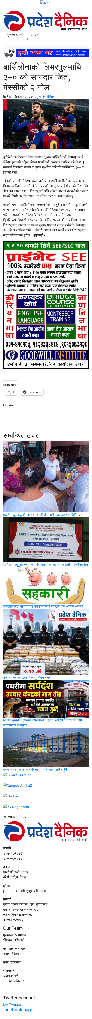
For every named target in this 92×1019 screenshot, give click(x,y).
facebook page (18, 1009)
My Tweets (12, 1004)
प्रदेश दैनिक (46, 97)
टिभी (28, 39)
